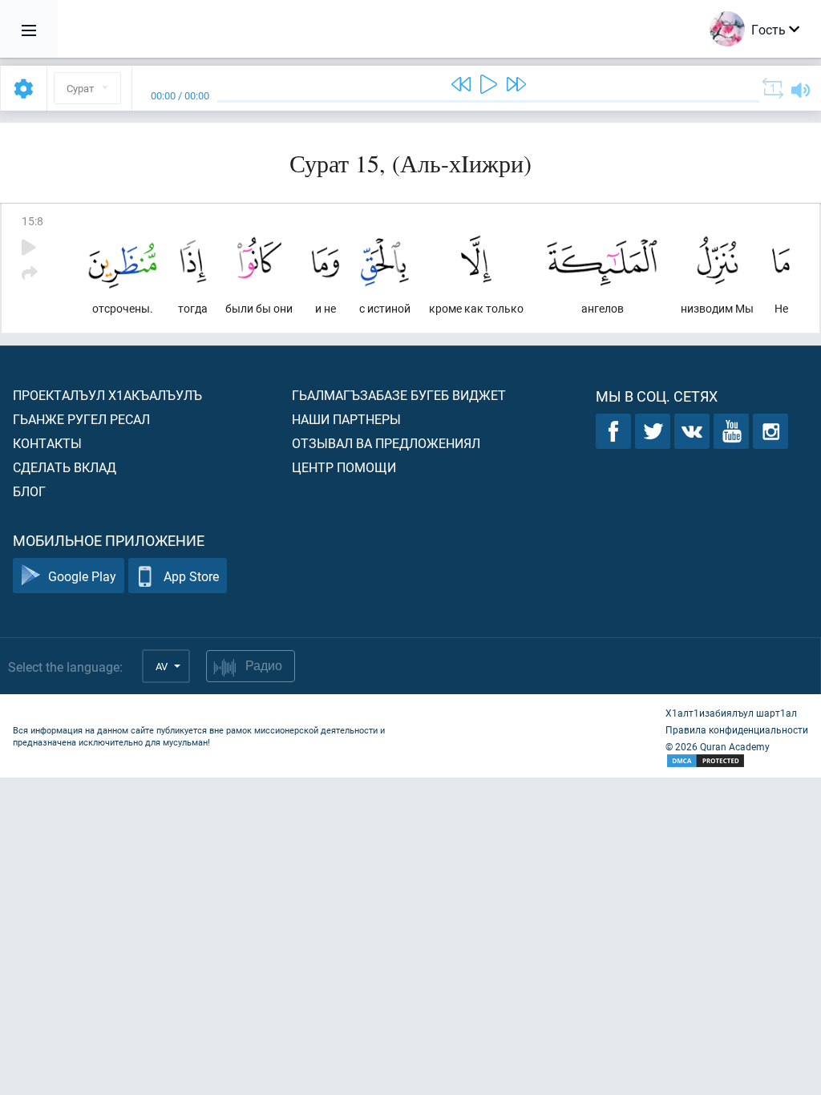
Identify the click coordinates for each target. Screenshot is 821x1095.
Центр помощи (344, 467)
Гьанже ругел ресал (81, 418)
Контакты (47, 442)
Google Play (82, 576)
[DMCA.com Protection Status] (736, 761)
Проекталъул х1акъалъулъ (107, 394)
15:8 (32, 220)
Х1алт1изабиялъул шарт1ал (731, 712)
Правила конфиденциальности (736, 729)
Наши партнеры (346, 418)
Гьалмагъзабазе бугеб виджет (399, 394)
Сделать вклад (64, 467)
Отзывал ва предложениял (386, 442)
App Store (191, 576)
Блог (29, 491)
